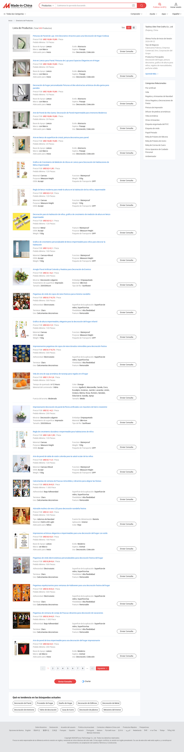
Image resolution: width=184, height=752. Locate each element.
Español (72, 730)
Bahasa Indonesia (93, 733)
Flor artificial (150, 88)
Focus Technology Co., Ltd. (86, 738)
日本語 (54, 730)
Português (90, 730)
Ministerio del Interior (112, 709)
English (28, 730)
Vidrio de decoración (48, 709)
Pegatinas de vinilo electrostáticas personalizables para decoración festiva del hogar (68, 558)
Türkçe (162, 730)
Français (63, 730)
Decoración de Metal (110, 703)
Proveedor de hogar (45, 703)
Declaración (53, 727)
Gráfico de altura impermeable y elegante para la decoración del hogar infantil (65, 321)
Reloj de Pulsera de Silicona (156, 136)
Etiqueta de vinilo (152, 128)
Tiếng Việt (171, 730)
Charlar (88, 681)
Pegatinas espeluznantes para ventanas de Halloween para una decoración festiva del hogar (71, 585)
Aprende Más (152, 73)
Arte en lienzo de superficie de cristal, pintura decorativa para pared (61, 137)
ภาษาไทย (153, 730)
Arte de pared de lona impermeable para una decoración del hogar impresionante (66, 640)
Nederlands (137, 730)
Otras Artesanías (152, 120)
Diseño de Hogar (65, 703)
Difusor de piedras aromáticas (157, 111)
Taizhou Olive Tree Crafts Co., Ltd (159, 26)
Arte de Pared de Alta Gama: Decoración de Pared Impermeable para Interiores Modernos (70, 112)
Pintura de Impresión (154, 107)
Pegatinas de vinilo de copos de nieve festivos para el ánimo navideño (61, 294)
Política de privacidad (86, 727)
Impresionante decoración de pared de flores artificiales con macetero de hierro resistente (70, 407)
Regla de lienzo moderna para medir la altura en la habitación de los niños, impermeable (69, 189)
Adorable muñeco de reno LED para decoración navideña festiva (59, 508)
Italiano (99, 730)
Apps (164, 14)
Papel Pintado (151, 132)
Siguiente (102, 668)
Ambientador (150, 156)
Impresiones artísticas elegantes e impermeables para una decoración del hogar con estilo (70, 533)
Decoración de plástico (88, 709)
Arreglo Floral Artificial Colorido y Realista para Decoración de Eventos (62, 269)
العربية (128, 730)
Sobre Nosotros (41, 727)
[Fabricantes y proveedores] (17, 5)
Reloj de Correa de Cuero (155, 145)
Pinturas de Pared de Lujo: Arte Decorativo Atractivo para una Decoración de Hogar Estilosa (71, 36)
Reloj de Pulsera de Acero (155, 141)
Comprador (135, 14)
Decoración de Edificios (87, 703)
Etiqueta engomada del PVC (157, 124)
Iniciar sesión (175, 7)
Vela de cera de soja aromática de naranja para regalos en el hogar (60, 373)
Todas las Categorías (15, 14)
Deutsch (81, 730)
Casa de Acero (68, 709)
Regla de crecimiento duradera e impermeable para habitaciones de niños (63, 431)
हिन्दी (145, 730)
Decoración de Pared (22, 703)
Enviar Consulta (126, 51)
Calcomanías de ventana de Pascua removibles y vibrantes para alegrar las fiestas (67, 481)
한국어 (120, 730)
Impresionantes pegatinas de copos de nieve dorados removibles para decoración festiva (70, 346)
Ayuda (152, 14)
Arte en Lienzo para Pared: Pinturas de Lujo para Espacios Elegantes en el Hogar (66, 60)
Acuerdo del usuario (68, 727)
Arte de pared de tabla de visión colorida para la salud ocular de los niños (63, 456)
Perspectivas (144, 727)
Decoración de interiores (24, 709)
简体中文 (37, 730)
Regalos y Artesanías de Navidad (159, 96)
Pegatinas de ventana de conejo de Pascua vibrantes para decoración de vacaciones (68, 613)
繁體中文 (46, 730)
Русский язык (110, 730)
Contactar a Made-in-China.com (108, 727)
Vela (147, 92)
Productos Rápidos (130, 727)
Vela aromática (151, 116)
